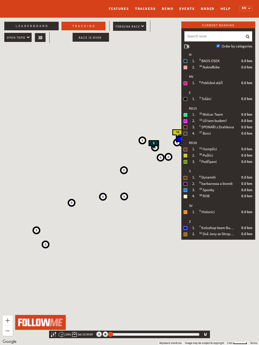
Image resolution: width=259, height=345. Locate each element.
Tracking (84, 26)
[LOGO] (30, 6)
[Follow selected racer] (205, 334)
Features (119, 8)
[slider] (110, 334)
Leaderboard (32, 26)
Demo (168, 8)
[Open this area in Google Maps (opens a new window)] (9, 341)
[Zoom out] (8, 331)
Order (208, 8)
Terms (253, 343)
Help (226, 8)
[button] (161, 158)
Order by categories (237, 46)
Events (187, 8)
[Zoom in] (8, 320)
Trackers (145, 8)
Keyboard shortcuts (170, 343)
